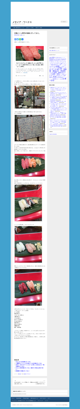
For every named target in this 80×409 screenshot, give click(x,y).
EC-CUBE (56, 57)
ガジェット (53, 62)
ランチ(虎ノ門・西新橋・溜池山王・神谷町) (58, 70)
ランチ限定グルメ (63, 74)
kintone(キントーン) (61, 57)
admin (21, 35)
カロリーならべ (43, 398)
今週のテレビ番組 (38, 27)
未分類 (59, 77)
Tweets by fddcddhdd (53, 134)
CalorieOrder (18, 398)
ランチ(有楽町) (62, 66)
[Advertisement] (40, 10)
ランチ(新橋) (55, 66)
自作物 (61, 78)
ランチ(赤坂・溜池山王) (56, 72)
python (59, 59)
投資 (50, 77)
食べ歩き (19, 373)
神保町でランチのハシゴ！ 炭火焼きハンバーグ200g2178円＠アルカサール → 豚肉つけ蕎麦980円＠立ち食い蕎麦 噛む (58, 113)
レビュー (52, 75)
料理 (54, 77)
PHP (57, 59)
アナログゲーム (58, 60)
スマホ (56, 63)
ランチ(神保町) (58, 68)
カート (49, 398)
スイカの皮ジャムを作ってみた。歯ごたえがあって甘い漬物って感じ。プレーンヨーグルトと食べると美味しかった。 (58, 105)
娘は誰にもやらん (60, 75)
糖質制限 (54, 78)
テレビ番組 (60, 63)
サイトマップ (40, 400)
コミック (53, 63)
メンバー (46, 400)
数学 (52, 77)
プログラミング (55, 64)
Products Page (26, 398)
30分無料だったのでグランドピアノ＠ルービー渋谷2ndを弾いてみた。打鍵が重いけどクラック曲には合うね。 (58, 94)
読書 (63, 79)
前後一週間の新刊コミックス (18, 27)
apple (50, 57)
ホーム (13, 398)
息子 (65, 75)
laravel (51, 59)
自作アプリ (58, 78)
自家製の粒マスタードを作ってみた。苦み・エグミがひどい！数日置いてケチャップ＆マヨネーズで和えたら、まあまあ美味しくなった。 (58, 89)
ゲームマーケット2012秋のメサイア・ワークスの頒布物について (24, 400)
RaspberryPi (63, 59)
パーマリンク (28, 373)
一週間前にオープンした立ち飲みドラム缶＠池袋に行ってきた (29, 363)
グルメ (58, 62)
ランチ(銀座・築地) (57, 73)
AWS (53, 57)
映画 (57, 77)
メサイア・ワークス (22, 21)
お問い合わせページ (34, 398)
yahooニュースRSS (29, 27)
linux (55, 59)
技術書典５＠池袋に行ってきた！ (23, 371)
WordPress (51, 60)
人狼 (56, 75)
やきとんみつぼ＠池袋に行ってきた (23, 361)
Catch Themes (65, 404)
